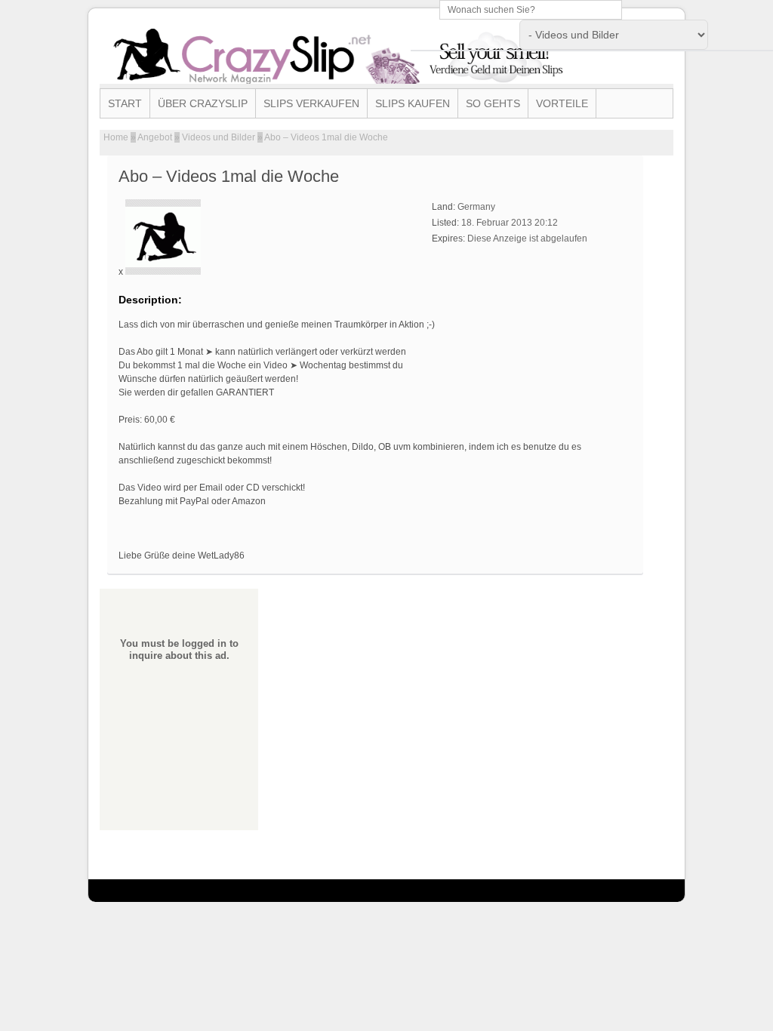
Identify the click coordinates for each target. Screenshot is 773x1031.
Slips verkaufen (311, 103)
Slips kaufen (412, 103)
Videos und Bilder (218, 137)
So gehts (493, 103)
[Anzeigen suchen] (744, 33)
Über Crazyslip (203, 103)
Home (115, 137)
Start (125, 103)
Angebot (154, 137)
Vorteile (562, 103)
